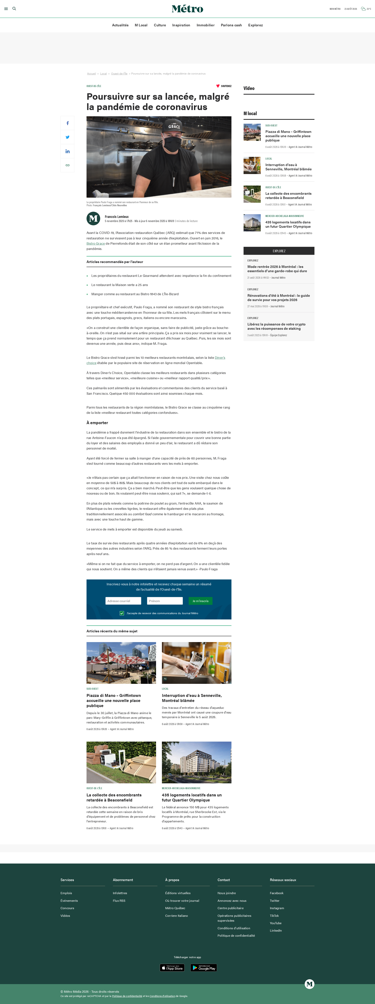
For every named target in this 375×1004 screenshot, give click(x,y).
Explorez (255, 24)
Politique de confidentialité (236, 935)
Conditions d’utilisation (234, 928)
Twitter (274, 900)
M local (250, 113)
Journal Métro (278, 277)
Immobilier (206, 24)
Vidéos (65, 915)
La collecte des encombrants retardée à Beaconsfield (114, 797)
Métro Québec (175, 908)
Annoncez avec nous (232, 900)
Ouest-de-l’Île (119, 73)
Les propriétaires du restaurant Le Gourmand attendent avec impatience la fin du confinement (161, 275)
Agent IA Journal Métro (122, 729)
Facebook (277, 893)
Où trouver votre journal (182, 900)
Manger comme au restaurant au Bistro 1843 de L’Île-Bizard (135, 293)
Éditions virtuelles (178, 893)
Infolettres (120, 893)
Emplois (66, 893)
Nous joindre (227, 893)
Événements (69, 900)
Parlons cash (231, 24)
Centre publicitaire (231, 908)
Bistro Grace (96, 243)
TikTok (274, 915)
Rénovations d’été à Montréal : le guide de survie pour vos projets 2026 (278, 297)
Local (103, 73)
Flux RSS (119, 900)
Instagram (277, 908)
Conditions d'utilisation (162, 996)
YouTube (275, 923)
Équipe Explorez (278, 335)
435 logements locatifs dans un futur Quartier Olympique (192, 797)
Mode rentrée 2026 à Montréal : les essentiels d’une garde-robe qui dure (277, 268)
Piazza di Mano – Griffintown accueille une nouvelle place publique (114, 700)
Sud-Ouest (92, 688)
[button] (5, 9)
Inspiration (181, 24)
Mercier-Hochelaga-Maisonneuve (181, 788)
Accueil (91, 73)
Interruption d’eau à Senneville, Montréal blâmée (192, 697)
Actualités (120, 24)
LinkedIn (276, 930)
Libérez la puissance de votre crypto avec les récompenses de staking (276, 326)
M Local (141, 24)
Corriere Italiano (176, 915)
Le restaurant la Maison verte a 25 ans (119, 284)
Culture (160, 24)
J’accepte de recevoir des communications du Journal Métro (162, 613)
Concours (67, 908)
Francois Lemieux (117, 216)
